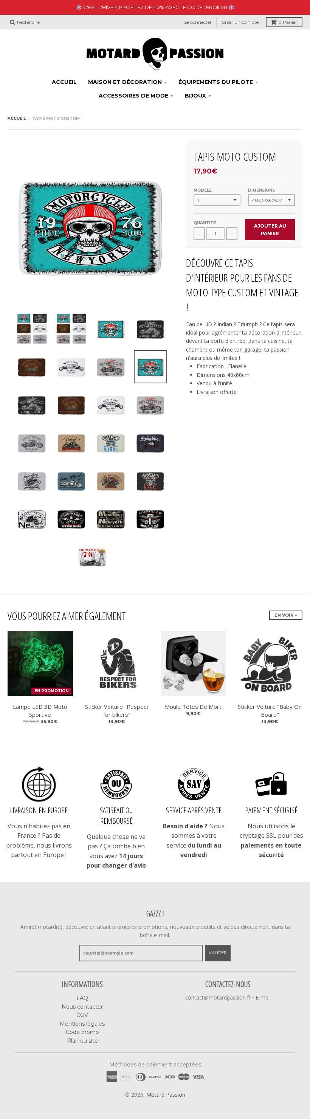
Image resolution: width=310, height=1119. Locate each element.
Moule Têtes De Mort (193, 706)
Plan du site (82, 1040)
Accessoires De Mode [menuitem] (133, 95)
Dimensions (261, 190)
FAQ (82, 998)
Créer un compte (240, 22)
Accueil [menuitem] (64, 82)
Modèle (203, 190)
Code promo (82, 1032)
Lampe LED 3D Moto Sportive (40, 710)
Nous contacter (82, 1006)
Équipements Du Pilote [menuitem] (215, 82)
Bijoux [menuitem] (195, 95)
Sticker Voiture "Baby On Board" (270, 710)
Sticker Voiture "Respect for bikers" (117, 710)
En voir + (285, 615)
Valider (218, 952)
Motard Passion (165, 1094)
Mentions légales (82, 1023)
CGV (82, 1015)
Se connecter (198, 22)
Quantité (205, 222)
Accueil (17, 118)
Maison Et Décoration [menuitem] (125, 82)
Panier (287, 22)
